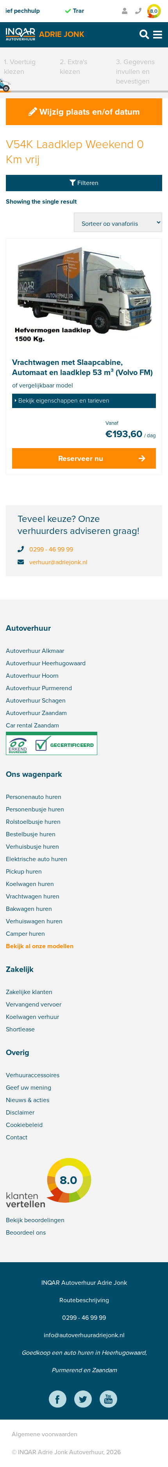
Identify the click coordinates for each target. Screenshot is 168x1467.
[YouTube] (108, 1400)
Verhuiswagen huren (34, 921)
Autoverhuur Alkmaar (35, 650)
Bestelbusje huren (30, 834)
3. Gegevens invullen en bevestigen (135, 71)
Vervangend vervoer (33, 1004)
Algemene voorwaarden (44, 1434)
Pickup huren (24, 871)
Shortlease (20, 1029)
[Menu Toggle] (157, 35)
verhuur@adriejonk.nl (58, 562)
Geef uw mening (28, 1087)
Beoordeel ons (26, 1232)
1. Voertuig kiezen (20, 67)
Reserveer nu (80, 458)
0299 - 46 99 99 (51, 549)
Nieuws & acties (27, 1099)
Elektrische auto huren (36, 859)
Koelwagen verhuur (32, 1016)
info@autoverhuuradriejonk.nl (84, 1335)
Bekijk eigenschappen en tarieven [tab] (63, 400)
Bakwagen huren (29, 908)
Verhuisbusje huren (32, 846)
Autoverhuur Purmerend (39, 688)
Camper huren (25, 933)
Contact (16, 1137)
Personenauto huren (33, 796)
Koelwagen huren (30, 883)
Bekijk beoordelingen (35, 1220)
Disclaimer (20, 1112)
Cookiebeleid (24, 1124)
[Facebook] (57, 1400)
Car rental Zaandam (32, 725)
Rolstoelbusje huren (33, 821)
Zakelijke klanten (29, 991)
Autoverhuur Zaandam (36, 712)
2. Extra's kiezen (73, 67)
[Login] (124, 11)
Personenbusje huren (35, 809)
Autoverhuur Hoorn (32, 675)
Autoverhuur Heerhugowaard (46, 663)
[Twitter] (83, 1400)
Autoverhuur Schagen (36, 700)
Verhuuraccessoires (32, 1075)
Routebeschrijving (84, 1300)
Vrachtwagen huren (32, 896)
